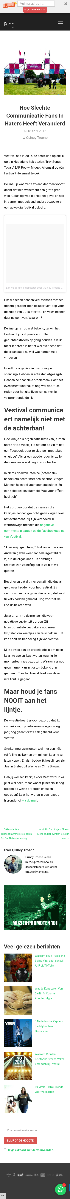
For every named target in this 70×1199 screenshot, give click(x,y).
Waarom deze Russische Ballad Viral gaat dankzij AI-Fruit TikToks (50, 960)
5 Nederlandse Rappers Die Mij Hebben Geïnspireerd (49, 1026)
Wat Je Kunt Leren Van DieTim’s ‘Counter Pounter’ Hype (49, 993)
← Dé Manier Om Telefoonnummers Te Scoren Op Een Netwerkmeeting (16, 834)
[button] (35, 6)
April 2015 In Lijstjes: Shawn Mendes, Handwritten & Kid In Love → (53, 834)
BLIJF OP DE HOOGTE (35, 9)
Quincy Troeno (37, 138)
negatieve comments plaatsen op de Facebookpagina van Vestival (34, 530)
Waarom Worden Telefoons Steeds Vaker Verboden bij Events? (49, 1059)
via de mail (29, 800)
